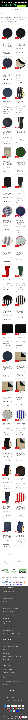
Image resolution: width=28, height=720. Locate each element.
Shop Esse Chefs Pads (9, 595)
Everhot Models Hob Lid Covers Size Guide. (12, 676)
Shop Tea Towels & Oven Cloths (11, 633)
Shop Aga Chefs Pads (8, 591)
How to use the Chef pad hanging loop (13, 681)
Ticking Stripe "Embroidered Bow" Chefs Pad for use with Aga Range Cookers (7, 252)
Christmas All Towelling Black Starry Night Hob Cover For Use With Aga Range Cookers (7, 44)
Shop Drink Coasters (8, 605)
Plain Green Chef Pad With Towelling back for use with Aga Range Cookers (20, 163)
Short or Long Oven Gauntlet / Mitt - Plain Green (20, 281)
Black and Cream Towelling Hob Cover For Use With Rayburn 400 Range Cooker (7, 163)
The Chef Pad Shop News (10, 659)
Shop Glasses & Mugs (8, 615)
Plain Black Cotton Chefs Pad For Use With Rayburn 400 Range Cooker (7, 537)
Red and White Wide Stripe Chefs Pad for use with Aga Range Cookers (20, 508)
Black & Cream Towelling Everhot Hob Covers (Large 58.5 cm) (7, 396)
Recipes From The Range (9, 684)
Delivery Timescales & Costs (10, 646)
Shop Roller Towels (8, 627)
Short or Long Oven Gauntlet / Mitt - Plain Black (20, 192)
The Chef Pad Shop (12, 714)
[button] (3, 9)
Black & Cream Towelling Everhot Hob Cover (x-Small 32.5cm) (20, 454)
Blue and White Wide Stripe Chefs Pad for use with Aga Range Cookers (20, 425)
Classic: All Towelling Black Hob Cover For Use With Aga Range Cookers (20, 43)
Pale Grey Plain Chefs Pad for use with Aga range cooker (7, 425)
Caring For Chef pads (8, 672)
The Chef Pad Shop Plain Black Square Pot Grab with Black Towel (20, 480)
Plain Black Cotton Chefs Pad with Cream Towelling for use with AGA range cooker (7, 367)
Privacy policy (6, 716)
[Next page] (18, 553)
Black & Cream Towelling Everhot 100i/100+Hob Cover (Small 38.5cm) (20, 397)
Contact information (11, 718)
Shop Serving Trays (8, 630)
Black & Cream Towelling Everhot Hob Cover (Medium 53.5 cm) (20, 367)
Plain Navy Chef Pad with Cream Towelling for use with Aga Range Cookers (7, 104)
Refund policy (21, 714)
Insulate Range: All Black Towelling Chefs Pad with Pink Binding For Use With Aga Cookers (20, 222)
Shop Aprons (6, 601)
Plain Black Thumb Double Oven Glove (7, 453)
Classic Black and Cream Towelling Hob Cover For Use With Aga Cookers (20, 73)
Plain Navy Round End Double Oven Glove (20, 536)
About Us (5, 643)
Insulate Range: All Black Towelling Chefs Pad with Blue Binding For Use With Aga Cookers (7, 134)
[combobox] (23, 717)
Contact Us (6, 653)
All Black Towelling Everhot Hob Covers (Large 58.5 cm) (20, 338)
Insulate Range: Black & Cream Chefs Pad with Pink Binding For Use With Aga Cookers (20, 252)
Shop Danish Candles (8, 611)
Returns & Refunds (8, 649)
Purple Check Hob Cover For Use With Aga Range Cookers (7, 221)
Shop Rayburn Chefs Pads (10, 598)
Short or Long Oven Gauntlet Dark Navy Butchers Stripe (20, 132)
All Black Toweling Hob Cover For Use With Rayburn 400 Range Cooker (7, 192)
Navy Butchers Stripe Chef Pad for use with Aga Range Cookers (7, 310)
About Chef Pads (7, 669)
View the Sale (21, 5)
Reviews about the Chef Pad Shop (12, 656)
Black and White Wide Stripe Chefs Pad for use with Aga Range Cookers (20, 310)
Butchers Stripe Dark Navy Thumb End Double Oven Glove (20, 103)
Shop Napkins (6, 618)
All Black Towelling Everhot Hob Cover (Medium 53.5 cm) (7, 338)
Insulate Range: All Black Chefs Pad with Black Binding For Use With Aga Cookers (7, 74)
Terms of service (14, 716)
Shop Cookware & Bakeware (10, 608)
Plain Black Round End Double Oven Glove (7, 480)
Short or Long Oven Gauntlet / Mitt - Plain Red (7, 281)
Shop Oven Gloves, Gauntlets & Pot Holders (12, 622)
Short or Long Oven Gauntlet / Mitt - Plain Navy (7, 507)
